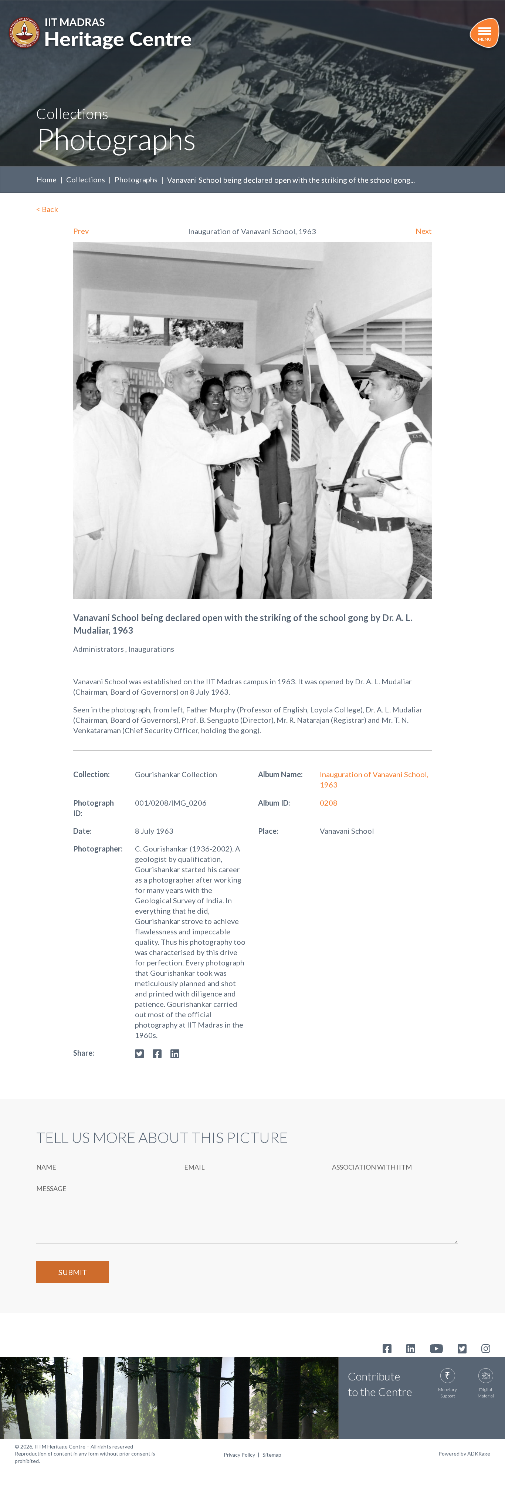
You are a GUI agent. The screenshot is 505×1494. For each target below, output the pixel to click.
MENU (484, 39)
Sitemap (271, 1454)
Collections (85, 179)
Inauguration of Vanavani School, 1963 (374, 779)
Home (46, 179)
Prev (81, 230)
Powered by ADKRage (464, 1453)
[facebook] (157, 1052)
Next (424, 230)
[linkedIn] (174, 1052)
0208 (329, 802)
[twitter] (139, 1052)
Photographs (136, 179)
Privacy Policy (239, 1454)
